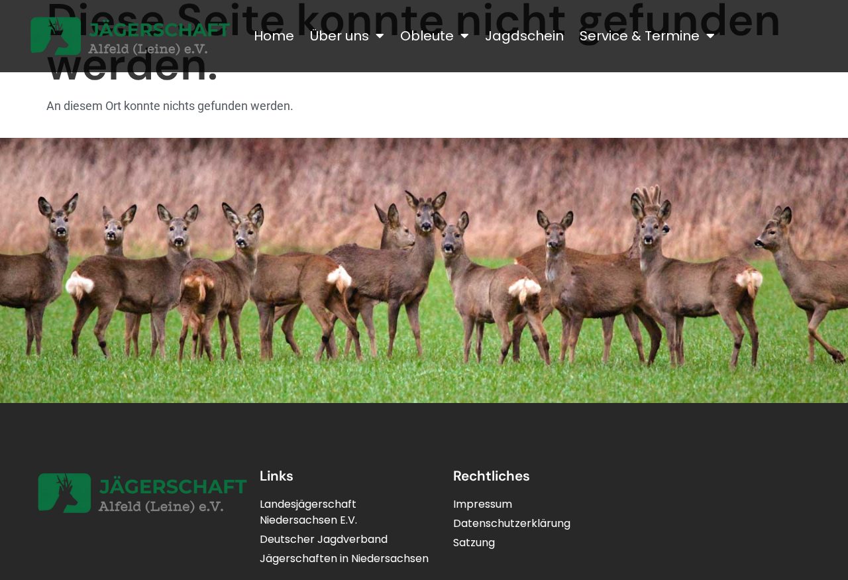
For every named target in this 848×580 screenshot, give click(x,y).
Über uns (339, 36)
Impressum (482, 504)
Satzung (474, 542)
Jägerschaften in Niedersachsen (344, 558)
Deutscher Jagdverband (324, 539)
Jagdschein (524, 36)
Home (274, 36)
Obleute (427, 36)
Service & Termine (640, 36)
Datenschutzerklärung (511, 523)
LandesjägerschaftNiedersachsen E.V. (308, 512)
